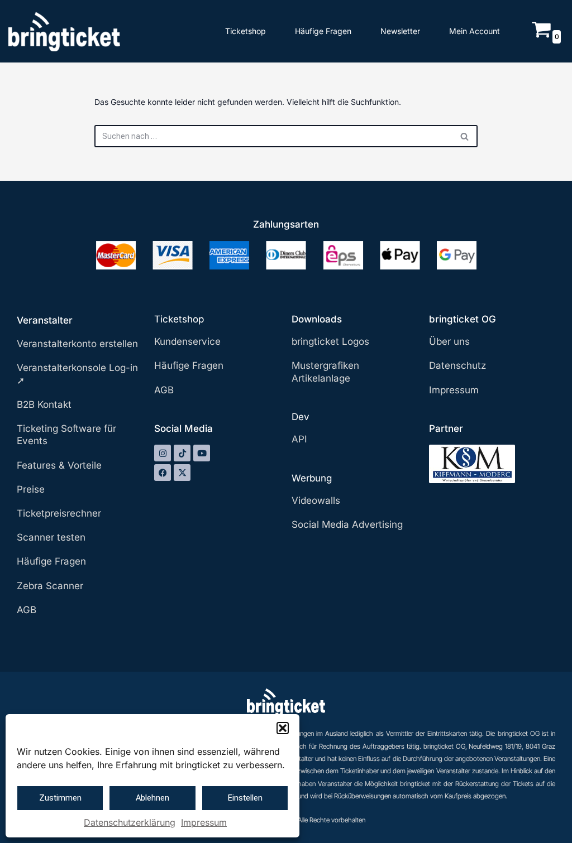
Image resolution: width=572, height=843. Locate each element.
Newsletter (400, 31)
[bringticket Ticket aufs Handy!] (64, 31)
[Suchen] (465, 136)
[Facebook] (162, 472)
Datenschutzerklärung (129, 822)
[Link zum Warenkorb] (541, 36)
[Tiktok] (182, 453)
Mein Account (474, 31)
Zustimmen (60, 798)
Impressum (204, 822)
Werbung (312, 478)
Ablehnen (152, 798)
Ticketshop (245, 31)
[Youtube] (201, 453)
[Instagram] (162, 453)
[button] (282, 728)
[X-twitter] (182, 472)
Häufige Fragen (323, 31)
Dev (300, 416)
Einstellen (245, 798)
